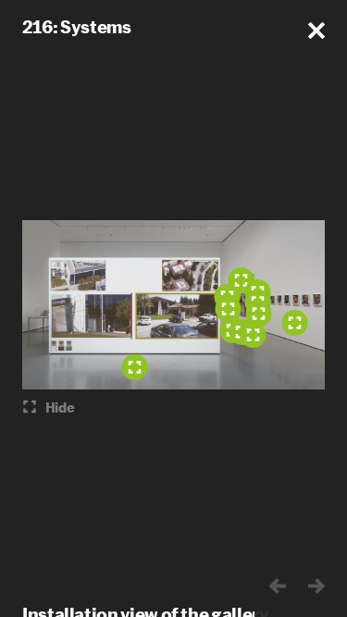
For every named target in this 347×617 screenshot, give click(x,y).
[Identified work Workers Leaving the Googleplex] (134, 367)
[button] (316, 31)
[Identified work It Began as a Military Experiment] (294, 322)
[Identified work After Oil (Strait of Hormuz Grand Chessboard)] (227, 309)
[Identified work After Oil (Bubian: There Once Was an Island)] (252, 335)
